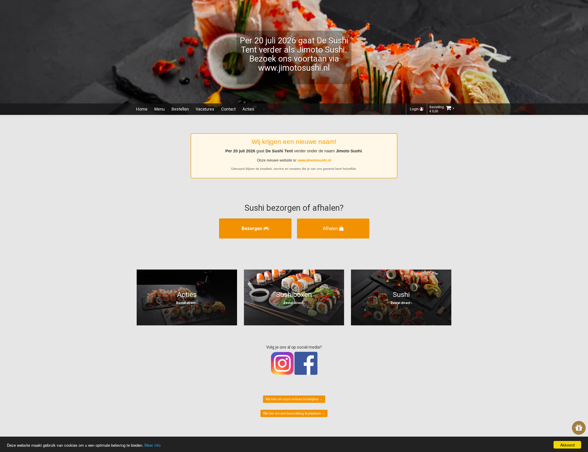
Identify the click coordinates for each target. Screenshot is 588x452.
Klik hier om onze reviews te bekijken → (294, 399)
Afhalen (331, 228)
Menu (159, 109)
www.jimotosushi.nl (314, 160)
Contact (228, 109)
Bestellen (180, 109)
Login (415, 109)
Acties (248, 109)
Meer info (152, 445)
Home (141, 109)
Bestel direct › (186, 303)
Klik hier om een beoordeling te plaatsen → (294, 413)
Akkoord (567, 445)
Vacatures (205, 109)
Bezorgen (252, 228)
